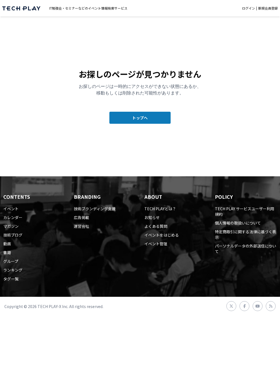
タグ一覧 (11, 278)
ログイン (248, 8)
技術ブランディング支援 (95, 208)
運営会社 (81, 226)
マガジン (11, 226)
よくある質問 (155, 226)
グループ (10, 261)
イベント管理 (155, 243)
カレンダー (12, 217)
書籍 (7, 252)
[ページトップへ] (21, 8)
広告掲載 (81, 217)
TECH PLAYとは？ (160, 208)
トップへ (140, 117)
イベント (11, 208)
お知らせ (152, 217)
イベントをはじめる (161, 235)
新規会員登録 (268, 8)
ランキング (12, 270)
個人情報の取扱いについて (238, 223)
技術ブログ (12, 235)
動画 (7, 243)
